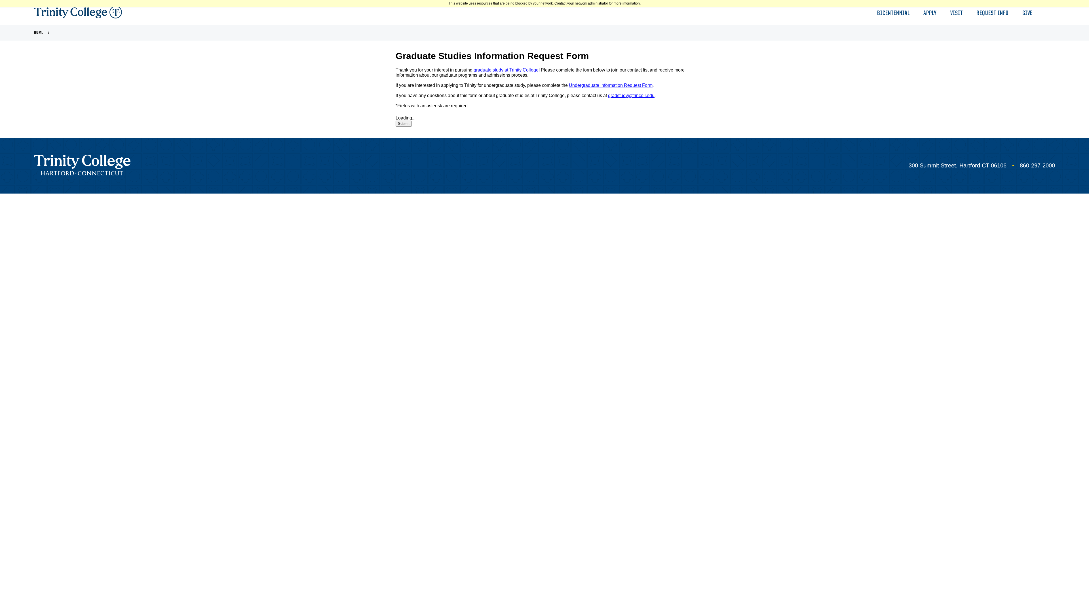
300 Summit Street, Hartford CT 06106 (957, 165)
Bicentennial (893, 13)
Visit (956, 13)
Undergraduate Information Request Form (611, 85)
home (38, 32)
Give (1027, 13)
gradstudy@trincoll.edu (631, 95)
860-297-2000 (1037, 165)
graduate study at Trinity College (506, 70)
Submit (404, 123)
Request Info (992, 13)
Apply (930, 13)
